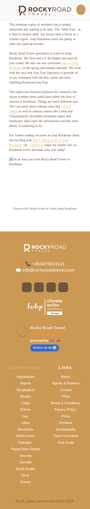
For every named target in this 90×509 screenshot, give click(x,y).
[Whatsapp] (63, 287)
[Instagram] (39, 287)
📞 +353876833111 (45, 263)
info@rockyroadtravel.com (47, 270)
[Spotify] (51, 287)
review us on (42, 347)
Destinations (24, 367)
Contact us (36, 145)
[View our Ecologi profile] (45, 307)
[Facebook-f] (27, 287)
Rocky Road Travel (47, 327)
